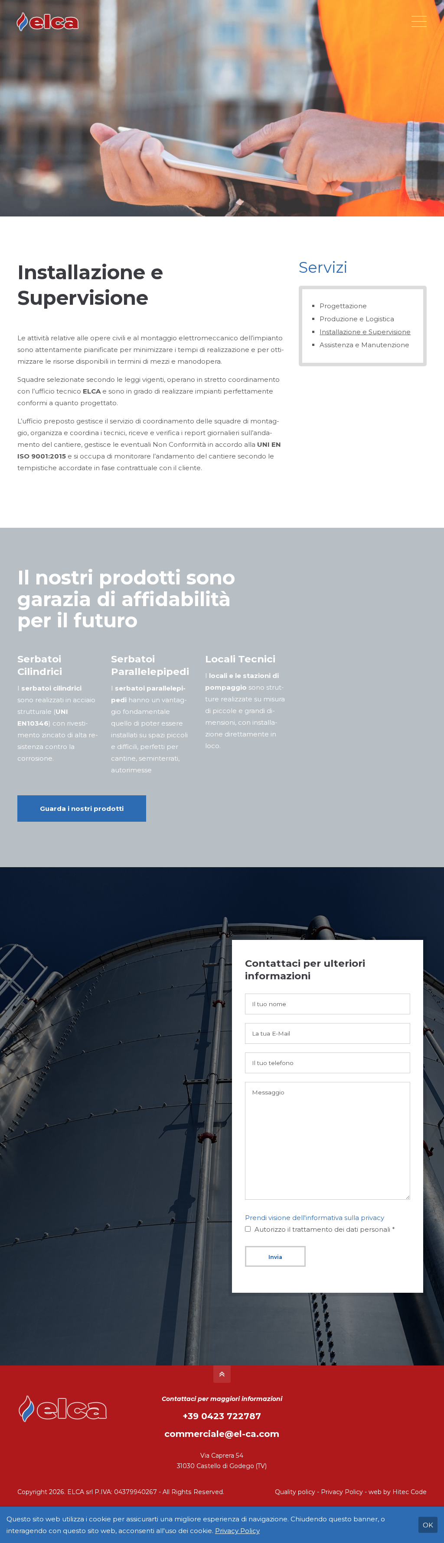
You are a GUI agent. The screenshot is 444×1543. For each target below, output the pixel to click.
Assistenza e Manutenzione (364, 345)
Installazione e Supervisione (365, 332)
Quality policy (295, 1492)
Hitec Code (409, 1492)
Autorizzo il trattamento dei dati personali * (325, 1229)
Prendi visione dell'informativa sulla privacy (314, 1218)
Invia (275, 1257)
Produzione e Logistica (357, 319)
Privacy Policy (342, 1492)
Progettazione (343, 306)
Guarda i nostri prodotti (82, 808)
